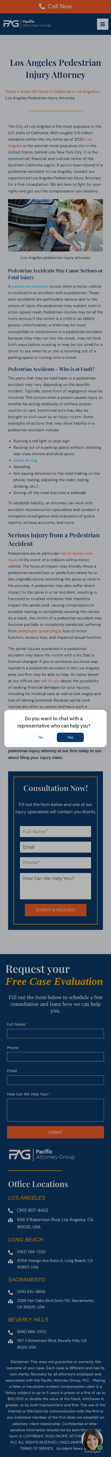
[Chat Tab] (55, 728)
